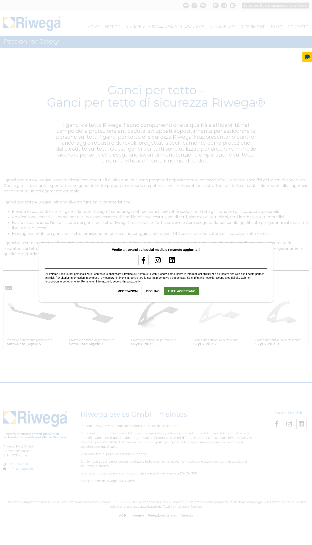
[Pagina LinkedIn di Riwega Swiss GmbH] (170, 261)
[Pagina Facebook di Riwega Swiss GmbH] (142, 261)
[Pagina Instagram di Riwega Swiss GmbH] (156, 261)
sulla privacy (177, 277)
